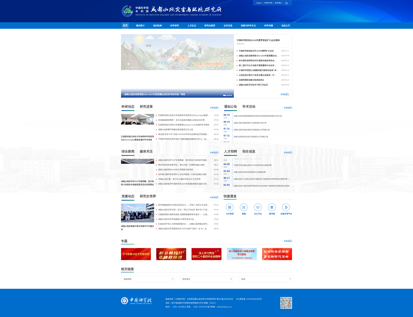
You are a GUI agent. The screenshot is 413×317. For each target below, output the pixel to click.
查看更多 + (284, 94)
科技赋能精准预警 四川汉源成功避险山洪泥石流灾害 (181, 120)
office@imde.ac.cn (224, 307)
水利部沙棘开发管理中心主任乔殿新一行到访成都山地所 (182, 174)
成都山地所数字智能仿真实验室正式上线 (175, 129)
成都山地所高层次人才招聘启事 (246, 184)
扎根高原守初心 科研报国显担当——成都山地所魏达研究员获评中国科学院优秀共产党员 (183, 224)
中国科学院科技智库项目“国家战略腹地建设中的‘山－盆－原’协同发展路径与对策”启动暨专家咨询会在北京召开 (183, 139)
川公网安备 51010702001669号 (249, 299)
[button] (224, 95)
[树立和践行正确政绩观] (171, 254)
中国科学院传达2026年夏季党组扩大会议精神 (258, 40)
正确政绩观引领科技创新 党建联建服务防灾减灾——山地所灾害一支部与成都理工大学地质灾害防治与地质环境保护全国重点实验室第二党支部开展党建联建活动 (183, 214)
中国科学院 (268, 3)
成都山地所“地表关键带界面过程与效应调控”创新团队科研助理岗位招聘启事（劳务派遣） (262, 170)
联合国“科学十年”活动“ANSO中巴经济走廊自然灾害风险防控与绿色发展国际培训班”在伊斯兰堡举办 (183, 134)
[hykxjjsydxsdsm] (277, 254)
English (258, 3)
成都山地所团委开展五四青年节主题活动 (137, 227)
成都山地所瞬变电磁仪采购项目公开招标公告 (251, 135)
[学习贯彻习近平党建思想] (136, 254)
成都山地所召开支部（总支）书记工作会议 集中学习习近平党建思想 (184, 210)
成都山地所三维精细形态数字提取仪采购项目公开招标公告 (256, 121)
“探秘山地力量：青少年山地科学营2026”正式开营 (179, 179)
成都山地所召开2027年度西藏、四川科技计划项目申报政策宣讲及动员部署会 (137, 183)
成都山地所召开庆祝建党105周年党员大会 (176, 219)
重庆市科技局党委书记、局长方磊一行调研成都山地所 (181, 165)
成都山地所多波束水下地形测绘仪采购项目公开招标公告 (255, 142)
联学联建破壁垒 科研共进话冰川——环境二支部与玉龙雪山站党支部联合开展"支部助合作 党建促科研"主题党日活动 (183, 205)
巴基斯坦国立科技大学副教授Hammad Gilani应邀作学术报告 (183, 125)
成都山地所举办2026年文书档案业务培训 (175, 170)
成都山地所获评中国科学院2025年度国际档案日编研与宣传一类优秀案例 (183, 184)
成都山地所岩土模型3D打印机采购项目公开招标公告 (254, 128)
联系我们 (278, 3)
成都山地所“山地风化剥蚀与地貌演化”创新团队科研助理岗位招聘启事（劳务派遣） (262, 163)
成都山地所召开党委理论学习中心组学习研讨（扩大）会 (182, 229)
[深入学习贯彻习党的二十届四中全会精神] (206, 254)
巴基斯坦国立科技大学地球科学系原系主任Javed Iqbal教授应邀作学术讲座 (137, 138)
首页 (125, 25)
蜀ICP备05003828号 (225, 299)
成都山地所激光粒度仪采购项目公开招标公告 (251, 114)
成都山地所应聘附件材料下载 (245, 177)
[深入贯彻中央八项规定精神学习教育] (242, 254)
